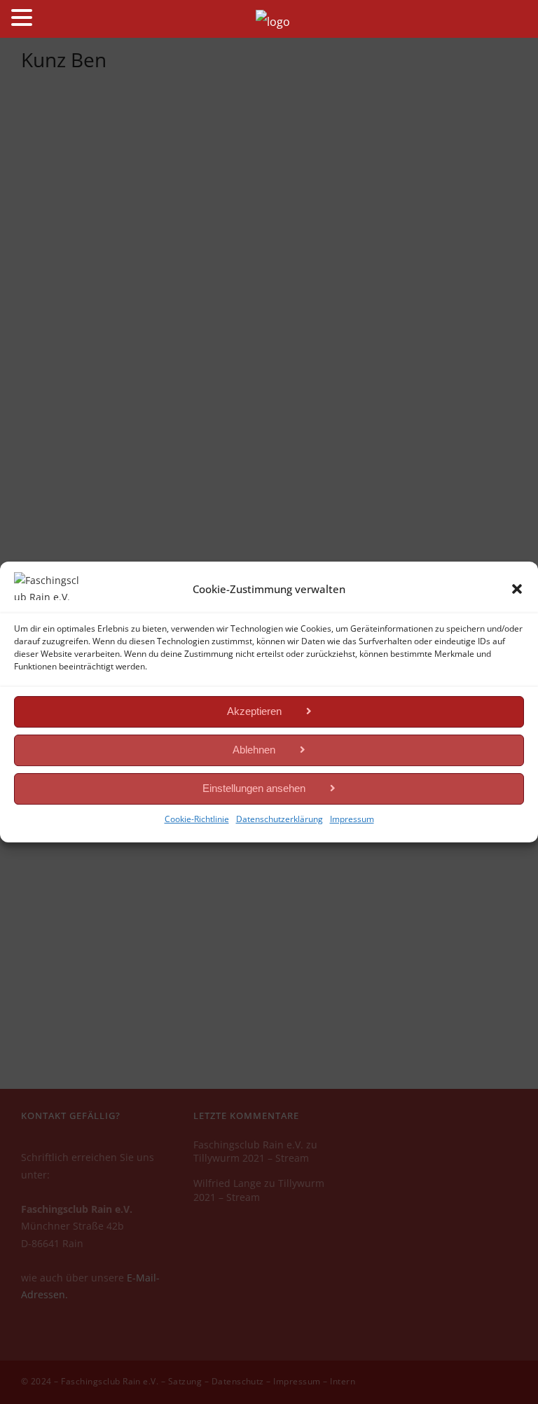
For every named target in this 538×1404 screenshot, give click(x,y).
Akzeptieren (254, 711)
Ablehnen (254, 750)
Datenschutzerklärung (279, 819)
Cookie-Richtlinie (197, 819)
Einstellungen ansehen (253, 788)
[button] (517, 589)
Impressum (352, 819)
